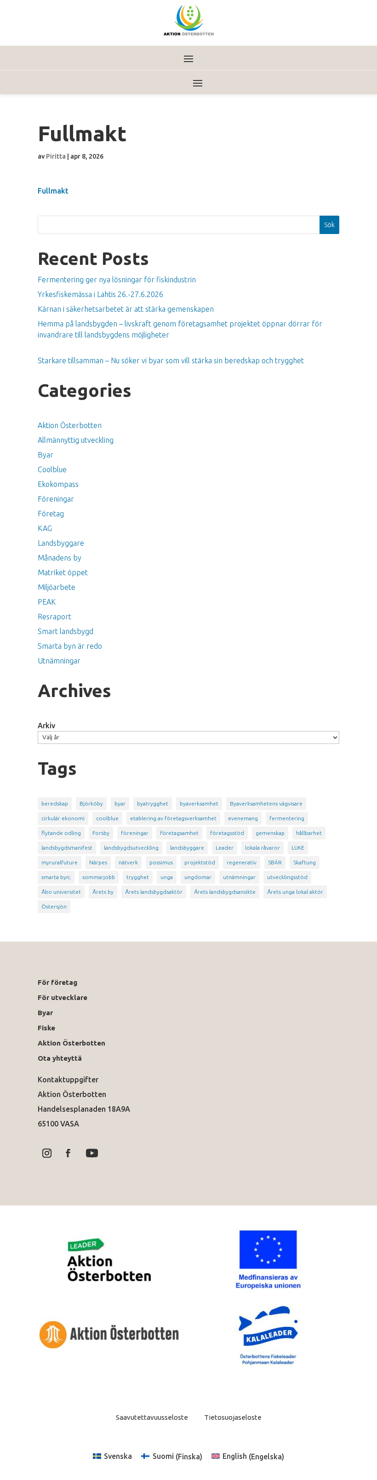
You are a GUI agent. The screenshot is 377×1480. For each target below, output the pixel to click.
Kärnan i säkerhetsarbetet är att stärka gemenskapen (126, 309)
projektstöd (199, 862)
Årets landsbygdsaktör (154, 892)
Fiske (46, 1028)
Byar (45, 455)
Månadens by (59, 558)
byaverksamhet (199, 803)
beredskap (54, 803)
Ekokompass (58, 484)
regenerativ (242, 862)
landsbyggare (187, 848)
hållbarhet (309, 833)
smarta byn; (56, 877)
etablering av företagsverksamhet (173, 818)
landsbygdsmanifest (66, 848)
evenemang (243, 818)
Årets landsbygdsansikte (225, 892)
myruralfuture (59, 862)
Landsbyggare (61, 543)
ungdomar (197, 877)
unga (166, 877)
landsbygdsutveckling (131, 848)
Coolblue (52, 469)
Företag (51, 513)
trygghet (137, 877)
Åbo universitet (61, 892)
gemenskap (270, 833)
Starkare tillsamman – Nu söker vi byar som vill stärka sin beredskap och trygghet (171, 360)
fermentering (286, 818)
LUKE (297, 848)
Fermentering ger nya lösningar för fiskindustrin (117, 279)
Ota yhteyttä (62, 1058)
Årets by (103, 892)
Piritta (56, 156)
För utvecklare (62, 997)
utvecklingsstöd (287, 877)
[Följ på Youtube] (92, 1153)
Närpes (98, 862)
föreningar (135, 833)
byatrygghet (152, 803)
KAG (45, 528)
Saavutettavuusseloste (152, 1417)
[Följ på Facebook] (68, 1153)
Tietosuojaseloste (232, 1417)
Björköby (91, 803)
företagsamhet (179, 833)
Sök (329, 225)
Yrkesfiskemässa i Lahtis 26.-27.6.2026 (100, 294)
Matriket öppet (63, 572)
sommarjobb (98, 877)
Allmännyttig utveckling (76, 440)
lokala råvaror (262, 848)
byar (120, 803)
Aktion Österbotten (70, 425)
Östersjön (54, 906)
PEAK (47, 602)
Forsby (100, 833)
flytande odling (61, 833)
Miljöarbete (56, 587)
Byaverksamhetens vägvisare (266, 803)
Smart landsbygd (65, 631)
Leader (225, 848)
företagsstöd (227, 833)
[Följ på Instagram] (47, 1153)
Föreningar (56, 499)
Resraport (54, 616)
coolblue (107, 818)
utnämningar (239, 877)
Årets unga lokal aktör (295, 892)
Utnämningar (59, 661)
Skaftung (304, 862)
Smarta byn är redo (70, 646)
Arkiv (46, 725)
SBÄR (275, 862)
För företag (57, 982)
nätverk (128, 862)
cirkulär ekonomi (63, 818)
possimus (161, 862)
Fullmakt (53, 191)
